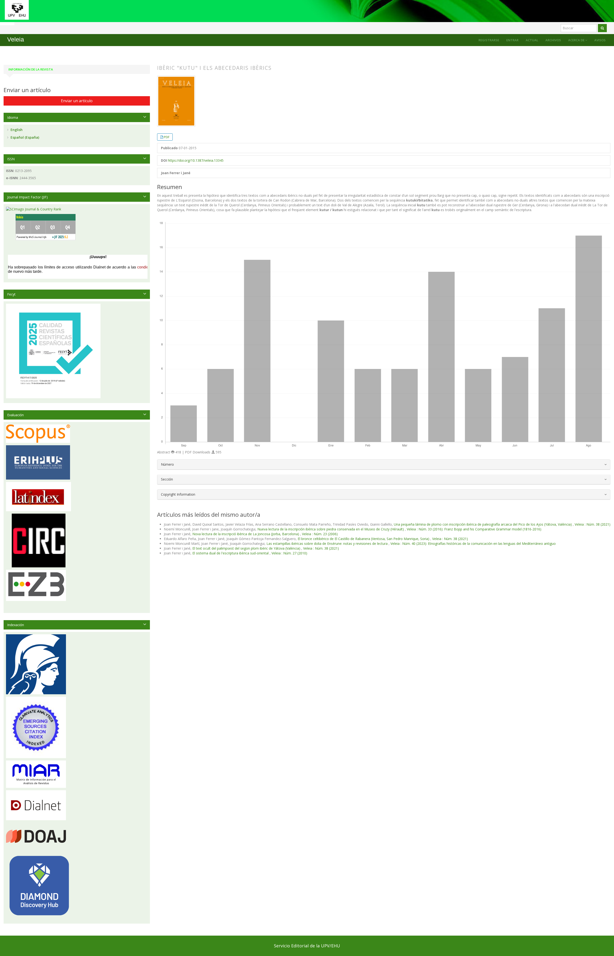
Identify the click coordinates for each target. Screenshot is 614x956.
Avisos (600, 40)
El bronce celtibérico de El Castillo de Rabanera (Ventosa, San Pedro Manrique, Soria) (364, 538)
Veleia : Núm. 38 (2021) (592, 524)
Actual (532, 40)
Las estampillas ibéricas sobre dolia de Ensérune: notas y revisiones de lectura (327, 543)
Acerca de (576, 40)
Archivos (553, 40)
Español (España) (24, 137)
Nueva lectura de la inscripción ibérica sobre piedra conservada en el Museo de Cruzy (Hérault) (331, 529)
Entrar (512, 40)
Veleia (15, 39)
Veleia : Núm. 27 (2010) (289, 553)
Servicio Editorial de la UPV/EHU (307, 946)
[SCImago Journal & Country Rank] (33, 209)
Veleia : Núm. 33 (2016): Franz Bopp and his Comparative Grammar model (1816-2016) (474, 529)
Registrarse (488, 40)
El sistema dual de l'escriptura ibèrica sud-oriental (231, 553)
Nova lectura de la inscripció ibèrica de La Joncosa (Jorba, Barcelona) (246, 534)
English (16, 129)
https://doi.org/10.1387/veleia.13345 (196, 160)
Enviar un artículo (77, 100)
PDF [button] (166, 137)
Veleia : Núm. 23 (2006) (320, 534)
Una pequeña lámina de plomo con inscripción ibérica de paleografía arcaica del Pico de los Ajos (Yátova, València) (483, 524)
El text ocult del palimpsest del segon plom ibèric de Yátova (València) (246, 548)
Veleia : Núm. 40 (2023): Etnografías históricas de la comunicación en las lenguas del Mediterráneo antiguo (473, 543)
